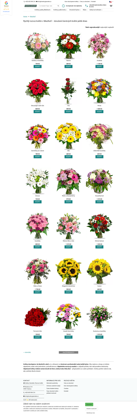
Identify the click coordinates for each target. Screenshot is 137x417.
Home (25, 16)
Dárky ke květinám (96, 10)
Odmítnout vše (90, 413)
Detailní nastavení (91, 408)
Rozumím (89, 404)
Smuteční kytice (74, 10)
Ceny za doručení (85, 1)
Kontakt (93, 1)
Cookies (66, 388)
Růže (84, 10)
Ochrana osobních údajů (53, 386)
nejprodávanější (94, 27)
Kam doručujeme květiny (71, 1)
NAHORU (28, 352)
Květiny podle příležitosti (42, 10)
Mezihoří (33, 16)
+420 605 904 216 (30, 1)
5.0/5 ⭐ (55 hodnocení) (30, 400)
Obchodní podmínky (52, 383)
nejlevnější (103, 27)
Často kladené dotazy (53, 388)
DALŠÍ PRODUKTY (68, 352)
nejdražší (111, 27)
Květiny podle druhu (59, 10)
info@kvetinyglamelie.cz (44, 1)
